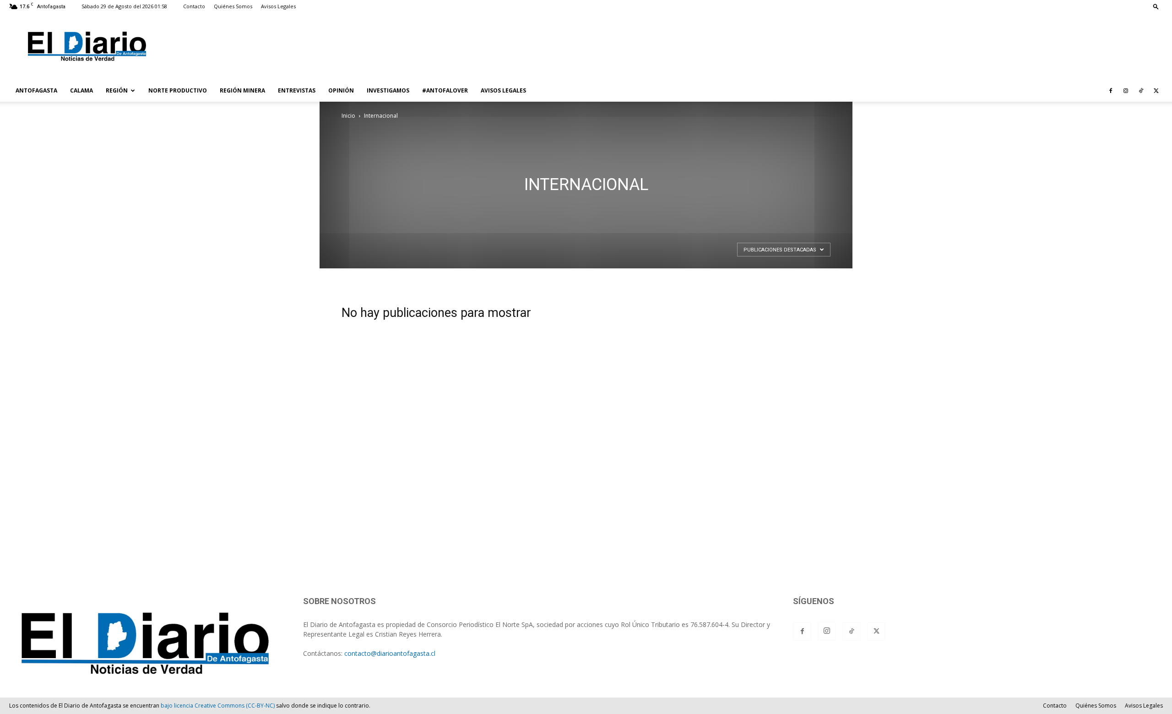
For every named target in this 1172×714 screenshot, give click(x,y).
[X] (1156, 91)
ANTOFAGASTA (36, 90)
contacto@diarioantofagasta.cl (389, 653)
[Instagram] (1126, 91)
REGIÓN (117, 90)
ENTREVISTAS (296, 90)
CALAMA (81, 90)
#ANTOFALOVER (445, 90)
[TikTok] (1141, 91)
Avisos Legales (278, 6)
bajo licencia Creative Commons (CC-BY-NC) (218, 705)
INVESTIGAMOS (388, 90)
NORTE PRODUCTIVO (177, 90)
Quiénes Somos (233, 6)
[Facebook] (1111, 91)
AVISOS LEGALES (503, 90)
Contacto (194, 6)
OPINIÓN (341, 90)
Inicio (348, 116)
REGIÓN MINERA (242, 90)
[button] (1156, 6)
